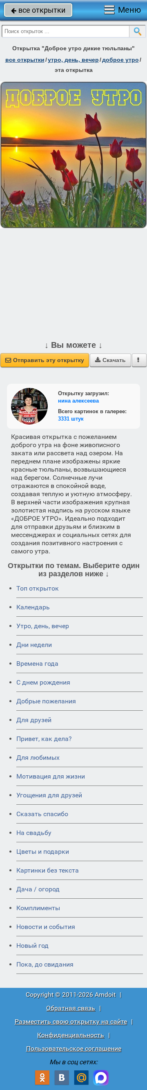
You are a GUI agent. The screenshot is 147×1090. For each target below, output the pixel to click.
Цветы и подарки (42, 851)
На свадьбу (33, 833)
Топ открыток (37, 588)
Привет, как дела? (44, 739)
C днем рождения (43, 682)
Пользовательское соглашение (73, 1048)
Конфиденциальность (70, 1035)
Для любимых (38, 757)
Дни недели (34, 645)
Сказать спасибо (42, 814)
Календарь (33, 607)
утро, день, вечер (73, 59)
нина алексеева (78, 401)
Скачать (110, 360)
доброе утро (120, 59)
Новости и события (45, 927)
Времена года (37, 663)
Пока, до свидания (45, 964)
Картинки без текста (47, 870)
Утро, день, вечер (42, 626)
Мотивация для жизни (50, 776)
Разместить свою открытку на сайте (71, 1021)
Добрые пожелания (46, 701)
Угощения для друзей (49, 795)
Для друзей (33, 720)
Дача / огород (38, 889)
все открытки (38, 10)
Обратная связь (70, 1008)
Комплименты (38, 908)
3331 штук (71, 419)
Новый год (32, 945)
